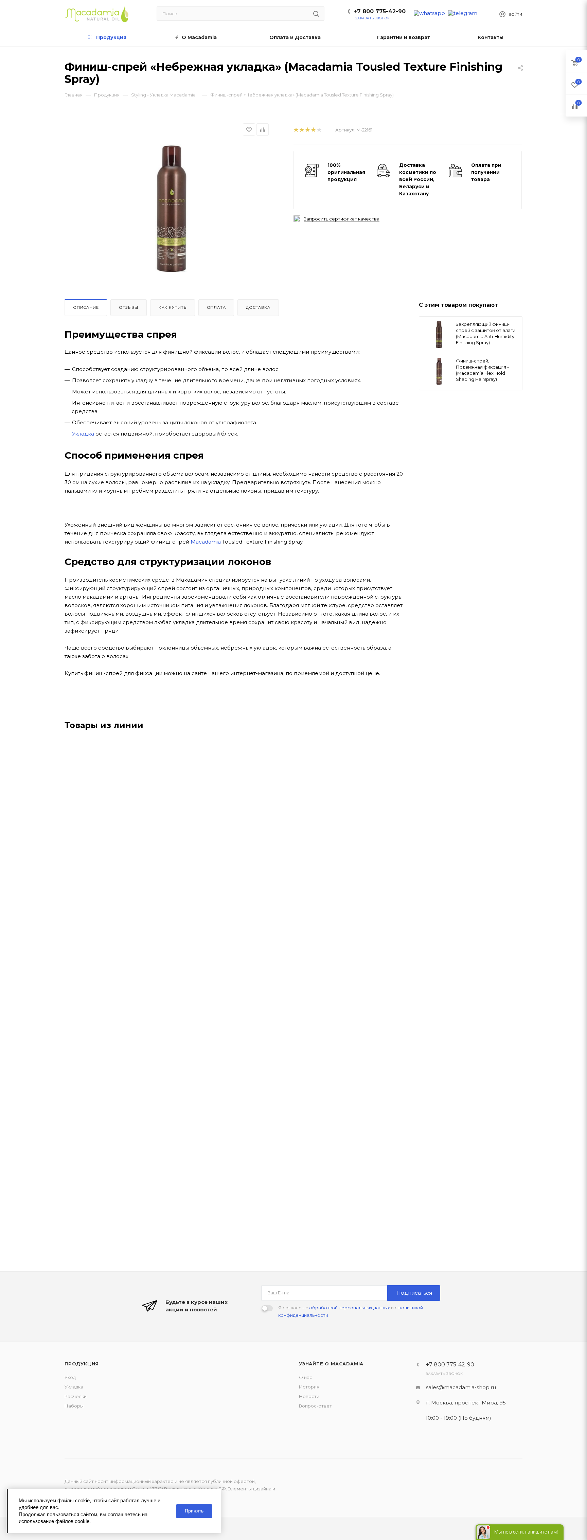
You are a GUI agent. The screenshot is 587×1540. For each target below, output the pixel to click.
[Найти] (316, 13)
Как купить (172, 307)
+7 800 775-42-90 (380, 11)
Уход (70, 1377)
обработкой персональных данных (349, 1307)
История (309, 1386)
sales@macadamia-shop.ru (461, 1387)
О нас (305, 1377)
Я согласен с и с (350, 1311)
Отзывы (128, 307)
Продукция (82, 1363)
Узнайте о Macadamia (331, 1363)
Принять (194, 1511)
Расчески (76, 1396)
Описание (86, 307)
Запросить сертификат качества (341, 219)
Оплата (216, 307)
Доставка (258, 307)
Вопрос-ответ (315, 1406)
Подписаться (414, 1293)
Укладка (83, 433)
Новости (309, 1396)
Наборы (74, 1406)
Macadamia (206, 541)
